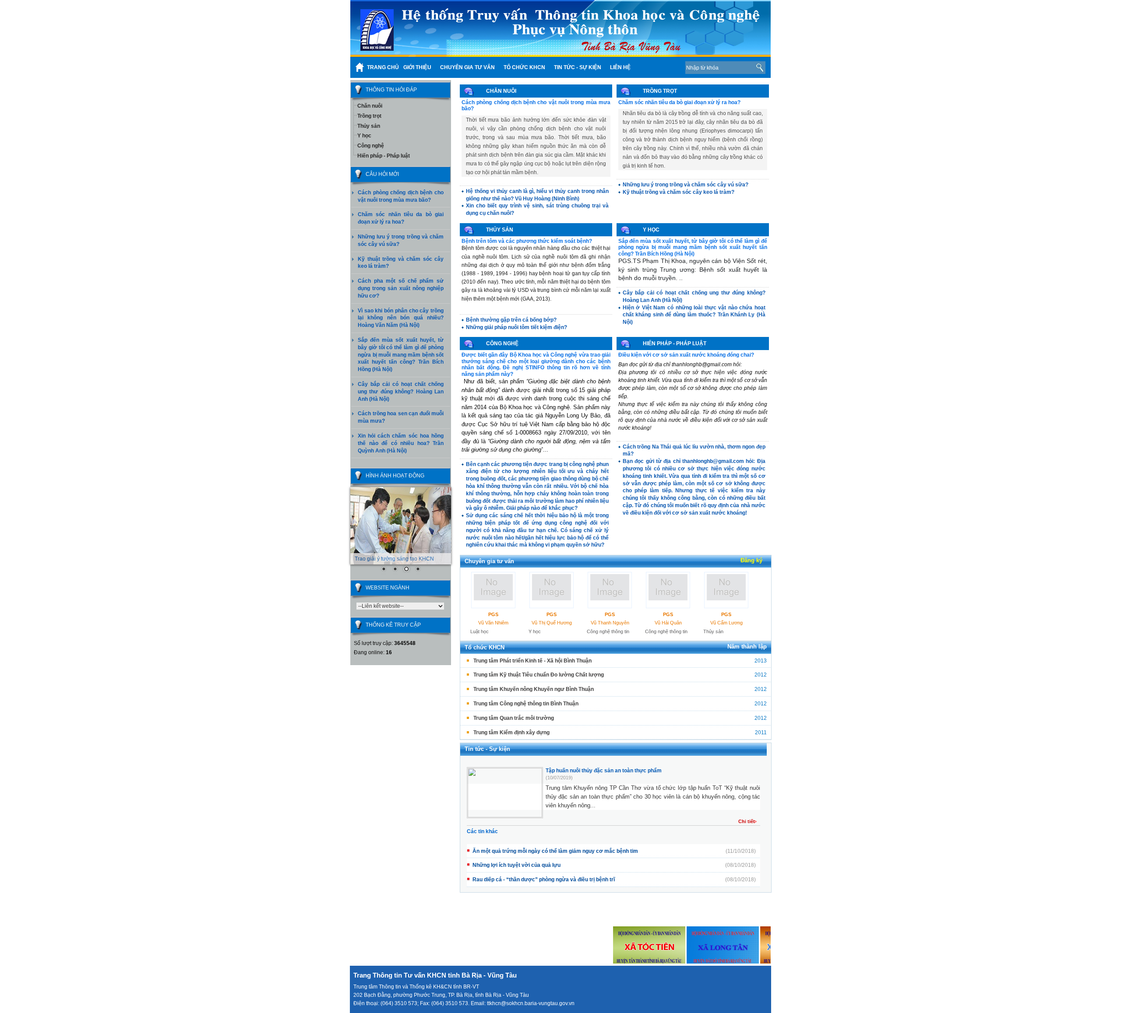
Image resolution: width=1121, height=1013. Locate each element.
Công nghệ (370, 146)
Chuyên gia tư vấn (489, 561)
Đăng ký (751, 560)
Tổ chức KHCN (484, 647)
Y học (364, 136)
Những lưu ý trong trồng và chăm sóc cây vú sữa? (685, 185)
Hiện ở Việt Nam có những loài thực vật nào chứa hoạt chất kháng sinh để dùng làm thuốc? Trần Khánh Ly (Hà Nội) (694, 315)
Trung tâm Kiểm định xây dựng (511, 732)
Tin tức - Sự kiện (487, 749)
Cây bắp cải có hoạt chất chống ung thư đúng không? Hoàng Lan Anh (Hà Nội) (401, 391)
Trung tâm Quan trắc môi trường (513, 718)
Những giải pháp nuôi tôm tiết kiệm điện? (516, 327)
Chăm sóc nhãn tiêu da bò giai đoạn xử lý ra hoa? (679, 102)
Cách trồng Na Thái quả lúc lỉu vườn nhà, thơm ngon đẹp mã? (694, 450)
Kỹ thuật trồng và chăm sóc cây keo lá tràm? (678, 192)
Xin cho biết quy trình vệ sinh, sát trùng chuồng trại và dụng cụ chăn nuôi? (537, 209)
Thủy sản (368, 126)
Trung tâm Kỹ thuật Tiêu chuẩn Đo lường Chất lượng (538, 675)
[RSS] (665, 67)
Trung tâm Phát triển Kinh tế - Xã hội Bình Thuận (532, 661)
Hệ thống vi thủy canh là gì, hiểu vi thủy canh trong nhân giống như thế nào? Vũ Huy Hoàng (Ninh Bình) (537, 195)
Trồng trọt (369, 116)
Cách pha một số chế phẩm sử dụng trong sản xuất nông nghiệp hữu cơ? (401, 288)
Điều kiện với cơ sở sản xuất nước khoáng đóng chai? (686, 355)
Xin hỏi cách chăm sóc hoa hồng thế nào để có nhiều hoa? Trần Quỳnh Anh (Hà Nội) (401, 443)
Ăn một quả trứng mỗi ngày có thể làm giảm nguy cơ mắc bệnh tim (555, 851)
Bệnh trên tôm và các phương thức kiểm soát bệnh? (527, 241)
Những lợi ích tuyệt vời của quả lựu (516, 865)
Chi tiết (746, 821)
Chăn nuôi (369, 106)
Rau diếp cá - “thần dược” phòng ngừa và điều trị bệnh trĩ (543, 879)
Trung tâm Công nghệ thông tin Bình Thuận (525, 704)
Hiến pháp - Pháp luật (383, 156)
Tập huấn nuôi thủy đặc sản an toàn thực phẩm (604, 771)
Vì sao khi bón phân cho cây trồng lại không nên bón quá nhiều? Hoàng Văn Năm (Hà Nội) (401, 318)
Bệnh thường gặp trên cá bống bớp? (511, 320)
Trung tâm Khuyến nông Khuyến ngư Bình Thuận (533, 689)
